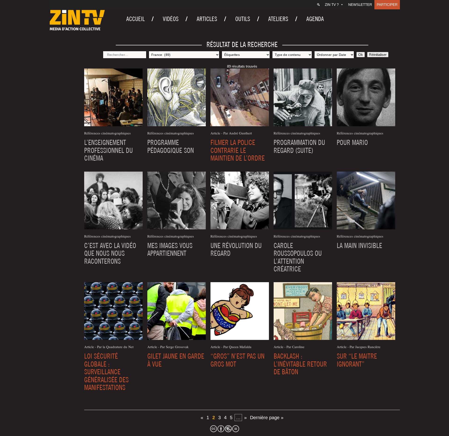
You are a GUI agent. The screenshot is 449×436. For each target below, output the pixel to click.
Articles (207, 18)
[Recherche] (318, 4)
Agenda (315, 18)
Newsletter (360, 5)
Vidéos (171, 18)
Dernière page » (266, 417)
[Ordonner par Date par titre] (334, 54)
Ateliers (278, 18)
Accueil (135, 18)
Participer (387, 5)
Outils (242, 18)
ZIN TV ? (332, 5)
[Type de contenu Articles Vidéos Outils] (292, 54)
